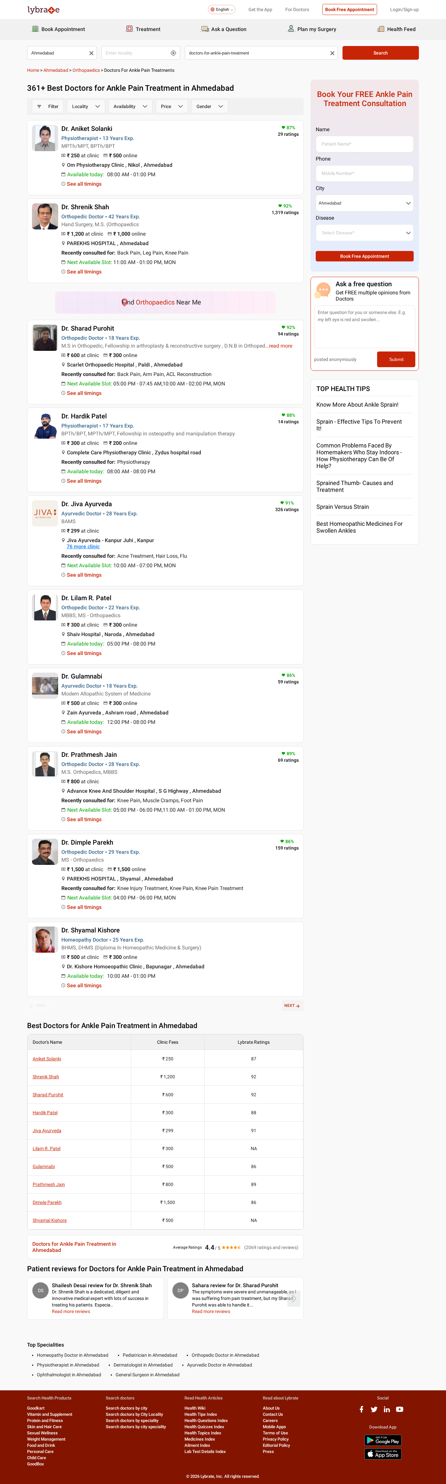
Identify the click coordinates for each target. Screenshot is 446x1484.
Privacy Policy (276, 1439)
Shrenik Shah (46, 1076)
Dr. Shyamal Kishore (90, 930)
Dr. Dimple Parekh (87, 842)
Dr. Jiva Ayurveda (86, 504)
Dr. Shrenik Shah (85, 207)
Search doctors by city (126, 1408)
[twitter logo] (374, 1411)
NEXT (289, 1005)
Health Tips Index (200, 1414)
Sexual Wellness (42, 1432)
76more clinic (83, 546)
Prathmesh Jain (49, 1184)
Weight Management (46, 1439)
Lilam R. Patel (46, 1148)
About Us (271, 1408)
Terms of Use (275, 1432)
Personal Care (40, 1451)
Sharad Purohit (48, 1094)
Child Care (36, 1457)
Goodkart (35, 1408)
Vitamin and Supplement (49, 1414)
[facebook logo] (361, 1411)
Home (33, 70)
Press (268, 1451)
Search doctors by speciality (132, 1420)
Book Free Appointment (349, 9)
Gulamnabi (44, 1166)
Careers (270, 1420)
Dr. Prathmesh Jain (89, 754)
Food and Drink (41, 1445)
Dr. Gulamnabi (81, 676)
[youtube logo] (400, 1411)
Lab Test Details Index (205, 1451)
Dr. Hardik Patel (84, 416)
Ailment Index (197, 1445)
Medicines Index (199, 1439)
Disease (325, 218)
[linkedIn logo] (387, 1411)
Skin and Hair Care (44, 1426)
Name (322, 129)
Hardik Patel (45, 1112)
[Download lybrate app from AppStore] (383, 1458)
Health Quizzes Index (204, 1426)
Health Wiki (194, 1408)
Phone (323, 159)
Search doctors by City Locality (134, 1414)
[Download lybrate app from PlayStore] (383, 1444)
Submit (396, 359)
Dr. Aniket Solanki (86, 129)
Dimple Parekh (47, 1202)
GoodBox (35, 1463)
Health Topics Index (202, 1432)
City (320, 188)
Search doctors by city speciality (136, 1426)
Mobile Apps (274, 1426)
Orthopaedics (86, 70)
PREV (41, 1005)
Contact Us (273, 1414)
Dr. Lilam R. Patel (86, 598)
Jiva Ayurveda (47, 1130)
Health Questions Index (206, 1420)
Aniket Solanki (47, 1058)
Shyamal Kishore (50, 1220)
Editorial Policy (276, 1445)
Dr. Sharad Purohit (87, 328)
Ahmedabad (55, 70)
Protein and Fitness (45, 1420)
